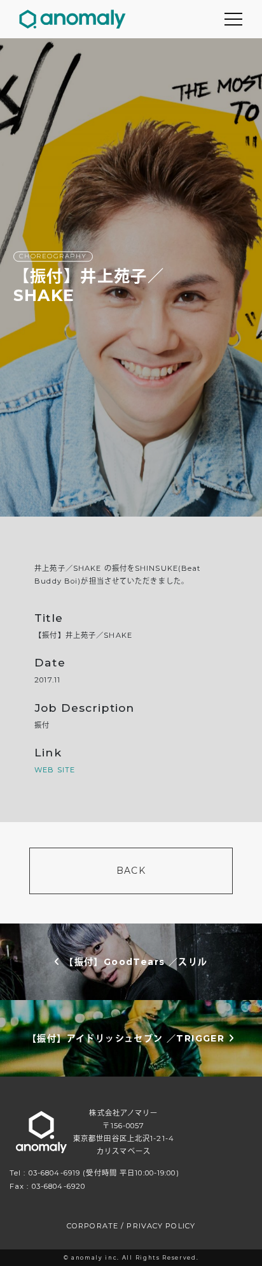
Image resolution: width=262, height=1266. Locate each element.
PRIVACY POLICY (161, 1225)
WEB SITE (54, 769)
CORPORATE (92, 1225)
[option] (131, 277)
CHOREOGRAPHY (53, 256)
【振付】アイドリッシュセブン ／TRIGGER (127, 1037)
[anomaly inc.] (72, 19)
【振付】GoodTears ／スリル (134, 961)
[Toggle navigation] (233, 19)
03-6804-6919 (54, 1172)
